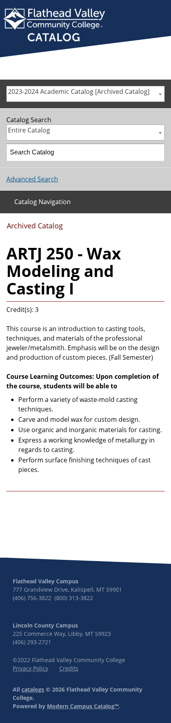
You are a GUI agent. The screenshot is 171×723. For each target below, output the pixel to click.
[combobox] (85, 94)
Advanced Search (32, 179)
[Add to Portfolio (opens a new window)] (120, 228)
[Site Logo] (54, 25)
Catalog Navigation (42, 201)
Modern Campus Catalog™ (83, 706)
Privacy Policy (30, 668)
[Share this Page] (132, 228)
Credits (68, 668)
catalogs (32, 689)
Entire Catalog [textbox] (29, 130)
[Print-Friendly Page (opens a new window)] (145, 228)
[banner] (54, 25)
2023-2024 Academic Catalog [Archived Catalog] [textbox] (79, 91)
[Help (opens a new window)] (158, 228)
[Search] (156, 152)
